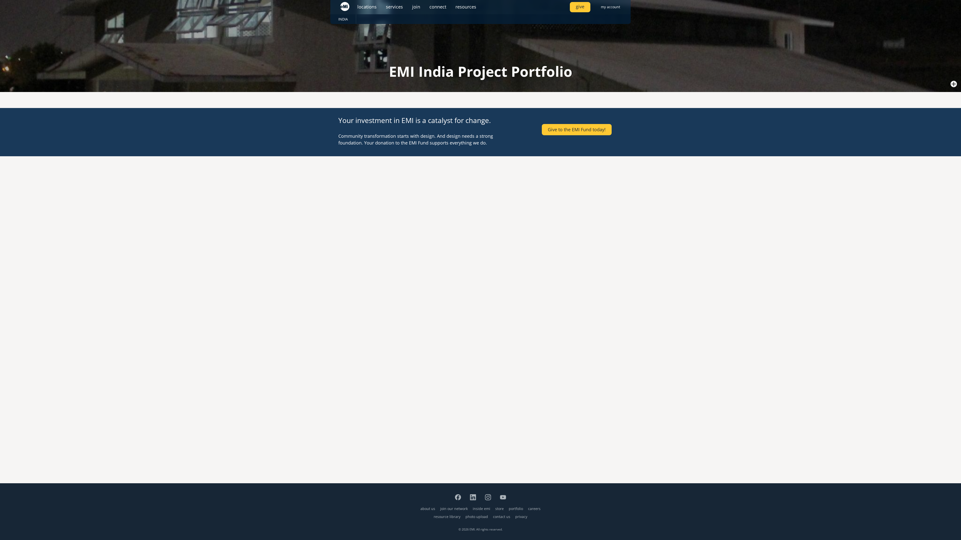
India (343, 19)
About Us (427, 508)
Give (580, 7)
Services (394, 7)
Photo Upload (476, 516)
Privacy (521, 516)
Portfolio (516, 508)
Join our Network (454, 508)
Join (416, 7)
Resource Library (447, 516)
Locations (367, 7)
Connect (437, 7)
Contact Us (501, 516)
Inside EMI (481, 508)
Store (499, 508)
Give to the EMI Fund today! (577, 129)
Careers (534, 508)
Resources (465, 7)
